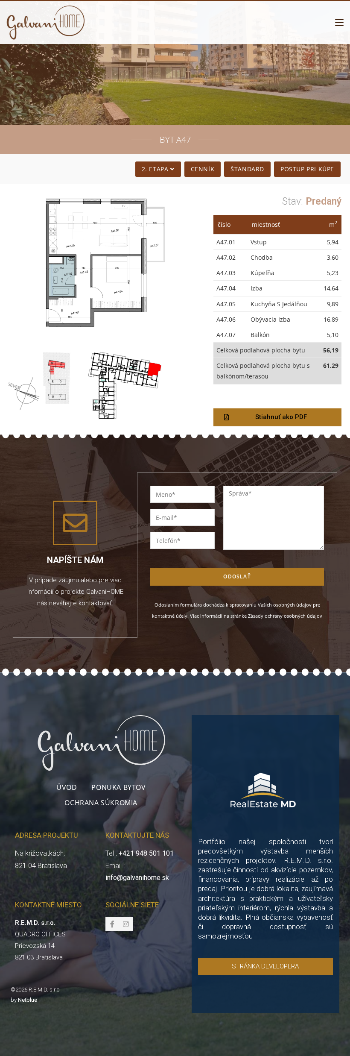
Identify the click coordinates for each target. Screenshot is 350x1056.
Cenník (203, 169)
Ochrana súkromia (100, 802)
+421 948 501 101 (146, 853)
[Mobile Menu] (339, 22)
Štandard (247, 169)
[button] (277, 417)
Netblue (27, 1000)
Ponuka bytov (118, 787)
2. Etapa (156, 169)
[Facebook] (112, 924)
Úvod (66, 787)
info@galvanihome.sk (137, 878)
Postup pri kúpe (307, 169)
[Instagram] (126, 924)
